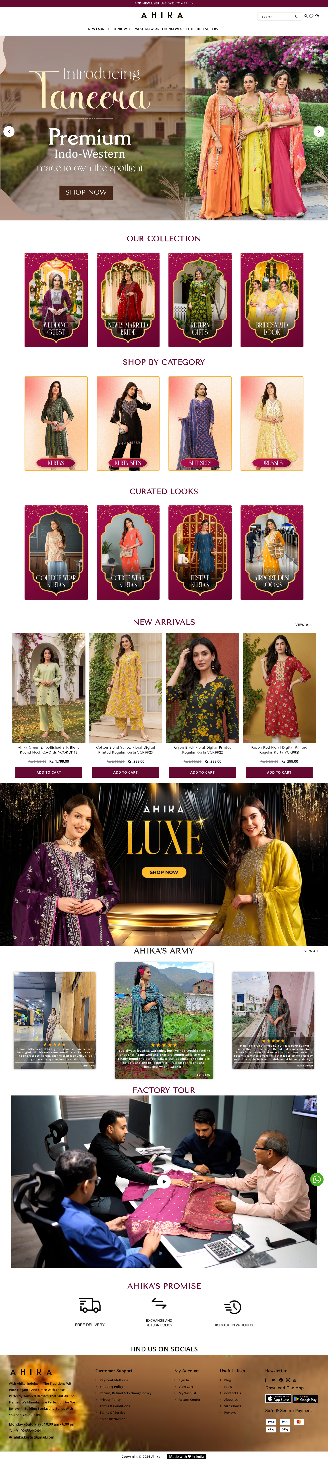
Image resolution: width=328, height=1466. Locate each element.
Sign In (183, 1380)
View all (303, 624)
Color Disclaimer (112, 1419)
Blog (227, 1380)
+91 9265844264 (27, 1430)
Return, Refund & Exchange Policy (125, 1393)
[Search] (297, 16)
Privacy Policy (110, 1399)
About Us (230, 1399)
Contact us (232, 1393)
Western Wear (147, 29)
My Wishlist (187, 1393)
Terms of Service (112, 1412)
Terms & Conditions (114, 1406)
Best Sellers (207, 29)
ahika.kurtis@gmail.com (34, 1437)
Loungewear (173, 29)
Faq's (227, 1386)
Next (319, 131)
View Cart (185, 1386)
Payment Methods (113, 1380)
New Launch (98, 29)
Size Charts (232, 1406)
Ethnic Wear (122, 29)
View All (311, 951)
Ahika (155, 1456)
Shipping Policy (111, 1386)
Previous (9, 131)
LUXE (190, 29)
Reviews (229, 1412)
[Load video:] (164, 1181)
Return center (189, 1399)
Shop (147, 864)
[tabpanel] (164, 128)
